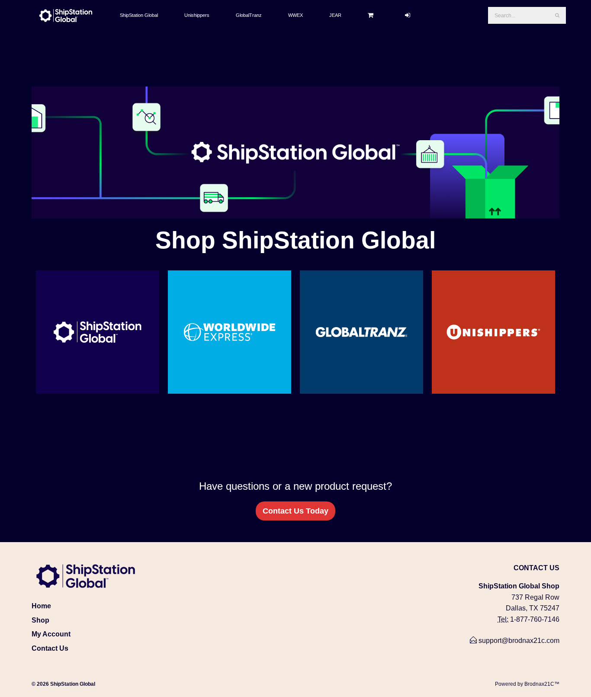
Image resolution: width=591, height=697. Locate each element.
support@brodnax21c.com (518, 640)
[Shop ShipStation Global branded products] (97, 332)
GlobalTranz (249, 15)
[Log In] (410, 15)
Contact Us (50, 648)
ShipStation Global (139, 15)
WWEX (295, 15)
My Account (51, 634)
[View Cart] (373, 15)
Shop (40, 620)
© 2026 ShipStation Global (63, 684)
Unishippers (196, 15)
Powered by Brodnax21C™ (527, 684)
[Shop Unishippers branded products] (493, 332)
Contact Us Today (295, 511)
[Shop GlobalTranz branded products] (361, 332)
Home (41, 606)
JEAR (335, 15)
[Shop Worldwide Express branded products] (229, 332)
